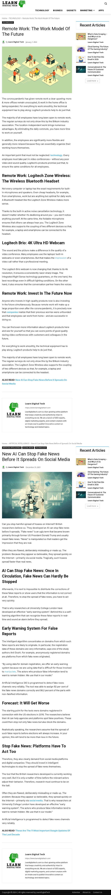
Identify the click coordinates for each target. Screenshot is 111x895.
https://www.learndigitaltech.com (37, 408)
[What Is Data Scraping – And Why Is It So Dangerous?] (81, 36)
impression (60, 257)
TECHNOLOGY (15, 18)
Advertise (76, 892)
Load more (91, 81)
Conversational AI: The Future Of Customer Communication (97, 69)
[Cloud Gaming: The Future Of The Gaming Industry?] (81, 49)
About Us (86, 892)
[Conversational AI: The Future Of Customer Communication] (81, 69)
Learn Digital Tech (16, 42)
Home (4, 18)
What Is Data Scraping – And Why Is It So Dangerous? (97, 36)
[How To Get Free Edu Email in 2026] (81, 59)
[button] (105, 3)
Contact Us (97, 892)
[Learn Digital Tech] (4, 41)
